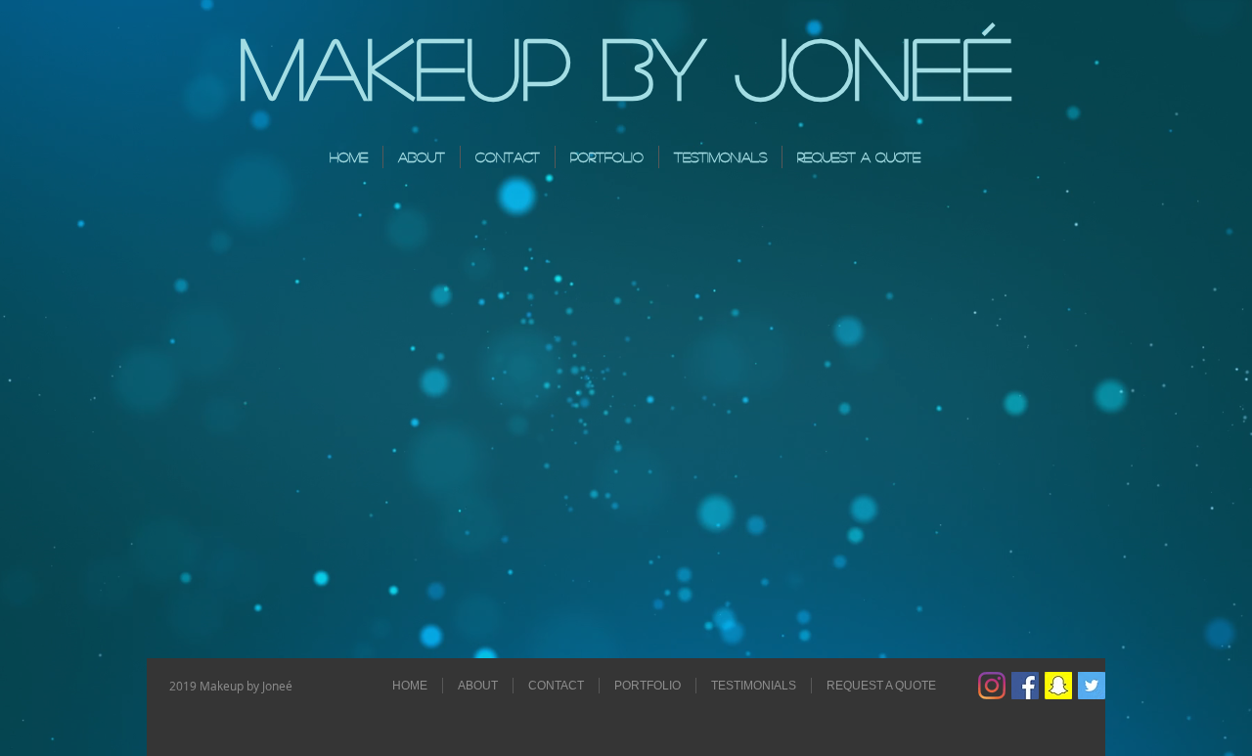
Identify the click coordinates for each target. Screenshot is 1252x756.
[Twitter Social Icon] (1091, 685)
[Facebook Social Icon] (1025, 685)
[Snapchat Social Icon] (1058, 685)
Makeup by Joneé (625, 65)
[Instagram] (992, 685)
